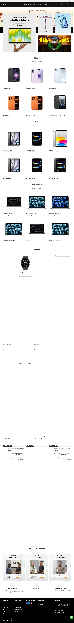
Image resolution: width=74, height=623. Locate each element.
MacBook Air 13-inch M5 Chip (32, 213)
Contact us (17, 616)
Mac (4, 605)
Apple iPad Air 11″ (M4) (7, 177)
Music (4, 611)
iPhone (4, 602)
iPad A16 (51, 150)
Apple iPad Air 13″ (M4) (7, 150)
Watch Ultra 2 (36, 344)
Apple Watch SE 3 (6, 436)
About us (16, 611)
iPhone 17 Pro (5, 114)
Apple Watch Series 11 (7, 344)
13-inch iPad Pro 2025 (30, 150)
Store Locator (17, 613)
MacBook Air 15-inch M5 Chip (9, 240)
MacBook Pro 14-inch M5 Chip (9, 213)
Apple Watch (5, 607)
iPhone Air (51, 87)
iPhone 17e (5, 87)
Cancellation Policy (18, 609)
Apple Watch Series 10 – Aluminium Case (27, 363)
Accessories (5, 613)
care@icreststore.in (61, 612)
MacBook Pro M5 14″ (30, 240)
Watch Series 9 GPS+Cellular (39, 436)
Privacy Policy (17, 602)
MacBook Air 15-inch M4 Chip (55, 213)
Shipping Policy (18, 607)
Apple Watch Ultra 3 (23, 270)
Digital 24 (10, 620)
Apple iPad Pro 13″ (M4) (54, 177)
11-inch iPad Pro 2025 (30, 177)
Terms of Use (17, 605)
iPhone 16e (51, 114)
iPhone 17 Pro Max (29, 114)
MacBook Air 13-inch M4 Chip (55, 240)
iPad (4, 609)
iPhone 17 (28, 87)
